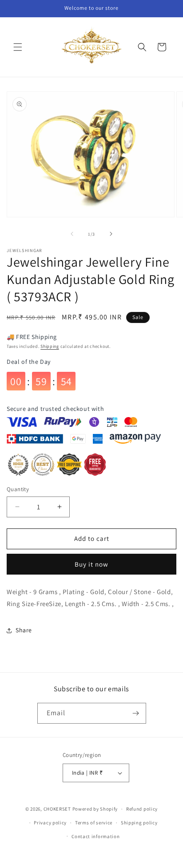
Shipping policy (139, 823)
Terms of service (93, 823)
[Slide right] (111, 234)
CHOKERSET (57, 809)
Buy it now (91, 564)
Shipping (49, 346)
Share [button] (24, 630)
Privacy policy (50, 823)
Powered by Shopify (95, 809)
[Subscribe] (136, 713)
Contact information (95, 836)
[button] (18, 47)
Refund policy (142, 809)
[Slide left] (72, 234)
